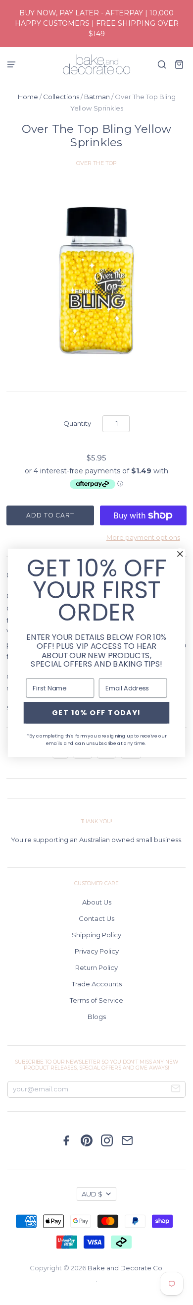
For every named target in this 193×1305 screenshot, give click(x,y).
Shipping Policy (96, 935)
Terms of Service (96, 1000)
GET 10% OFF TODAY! (97, 712)
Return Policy (96, 967)
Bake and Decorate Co (125, 1268)
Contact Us (96, 918)
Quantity (77, 423)
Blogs (97, 1017)
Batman (97, 97)
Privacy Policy (97, 951)
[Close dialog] (180, 554)
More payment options (143, 537)
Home (28, 97)
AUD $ (92, 1194)
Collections (61, 97)
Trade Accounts (97, 984)
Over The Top (96, 163)
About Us (96, 902)
